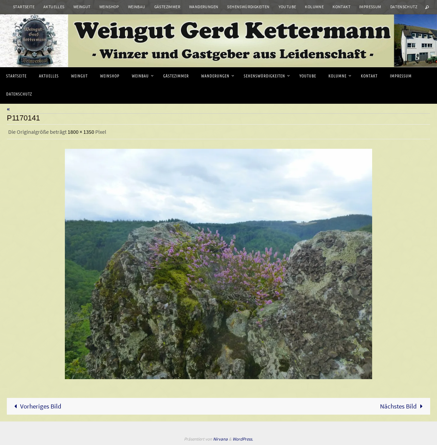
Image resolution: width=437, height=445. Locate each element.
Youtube (287, 6)
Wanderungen (203, 6)
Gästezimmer (167, 6)
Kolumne (314, 6)
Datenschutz (403, 6)
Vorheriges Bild (40, 406)
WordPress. (242, 439)
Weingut (81, 6)
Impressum (370, 6)
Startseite (23, 6)
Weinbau (136, 6)
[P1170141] (218, 264)
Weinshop (109, 6)
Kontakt (341, 6)
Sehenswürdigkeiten (248, 6)
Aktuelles (54, 6)
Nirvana (220, 439)
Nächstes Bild (398, 406)
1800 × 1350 (81, 131)
